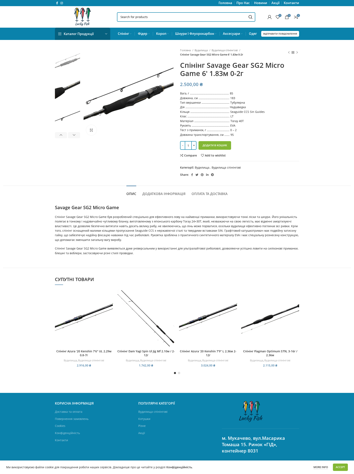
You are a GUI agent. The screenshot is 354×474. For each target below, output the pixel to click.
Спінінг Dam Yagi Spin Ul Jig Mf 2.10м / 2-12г (146, 353)
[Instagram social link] (61, 3)
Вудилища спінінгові (225, 50)
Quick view (110, 305)
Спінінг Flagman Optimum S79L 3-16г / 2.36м (270, 353)
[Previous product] (289, 52)
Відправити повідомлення (280, 33)
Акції (141, 433)
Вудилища (201, 50)
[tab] (131, 192)
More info (320, 467)
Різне (142, 426)
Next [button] (74, 135)
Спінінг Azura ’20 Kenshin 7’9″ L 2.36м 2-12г (208, 353)
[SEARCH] (250, 17)
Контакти (61, 440)
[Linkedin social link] (207, 174)
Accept (340, 467)
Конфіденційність (67, 433)
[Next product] (297, 52)
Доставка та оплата (68, 412)
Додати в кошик (215, 145)
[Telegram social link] (212, 174)
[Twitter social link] (197, 174)
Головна (185, 50)
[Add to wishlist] (110, 314)
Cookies (60, 426)
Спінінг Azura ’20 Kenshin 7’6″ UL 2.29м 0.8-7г (83, 353)
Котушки (144, 419)
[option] (67, 60)
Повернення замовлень (71, 419)
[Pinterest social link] (202, 174)
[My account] (270, 17)
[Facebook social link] (57, 3)
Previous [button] (61, 135)
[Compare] (110, 296)
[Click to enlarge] (91, 130)
